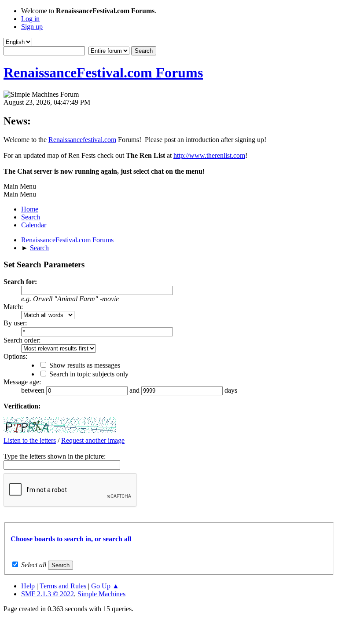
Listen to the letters (30, 440)
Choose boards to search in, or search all (71, 539)
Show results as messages (84, 365)
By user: (15, 323)
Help (28, 586)
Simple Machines (101, 594)
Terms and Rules (63, 586)
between (33, 390)
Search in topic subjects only (89, 374)
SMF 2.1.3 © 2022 (47, 594)
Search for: (20, 281)
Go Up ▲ (105, 586)
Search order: (22, 340)
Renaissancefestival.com (82, 139)
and (135, 390)
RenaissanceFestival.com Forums (103, 72)
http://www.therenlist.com (209, 155)
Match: (13, 306)
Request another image (93, 440)
